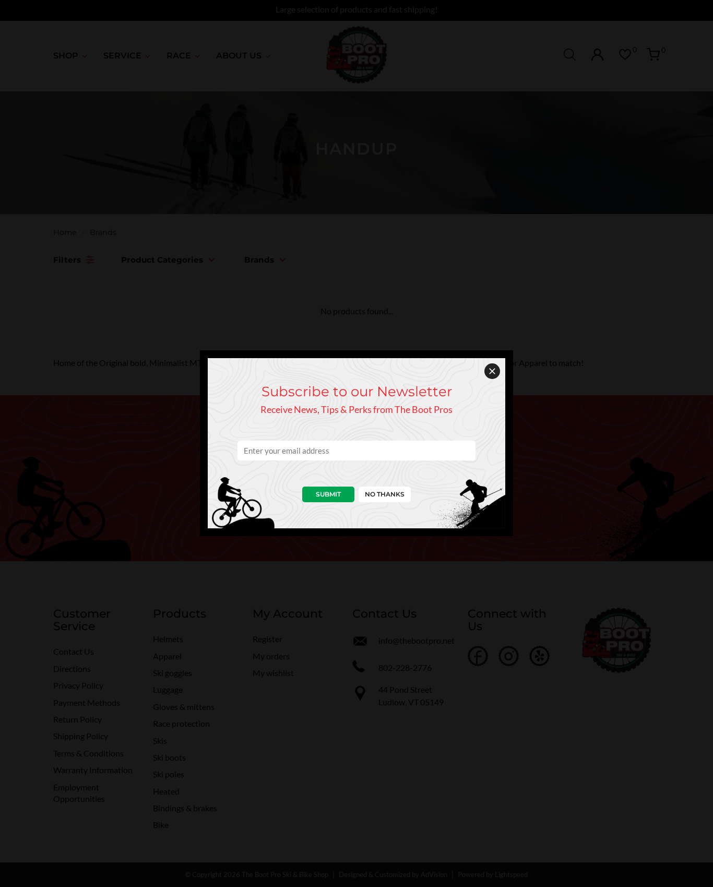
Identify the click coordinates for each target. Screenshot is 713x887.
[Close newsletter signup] (492, 371)
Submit (328, 494)
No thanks (385, 494)
